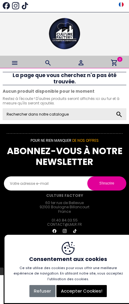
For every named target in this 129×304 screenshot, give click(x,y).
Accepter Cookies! (81, 291)
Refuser (42, 291)
